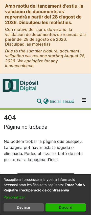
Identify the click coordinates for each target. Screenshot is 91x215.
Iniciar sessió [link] (62, 101)
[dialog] (45, 194)
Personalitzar (14, 197)
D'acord (65, 207)
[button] (39, 101)
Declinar (23, 207)
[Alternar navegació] (84, 101)
